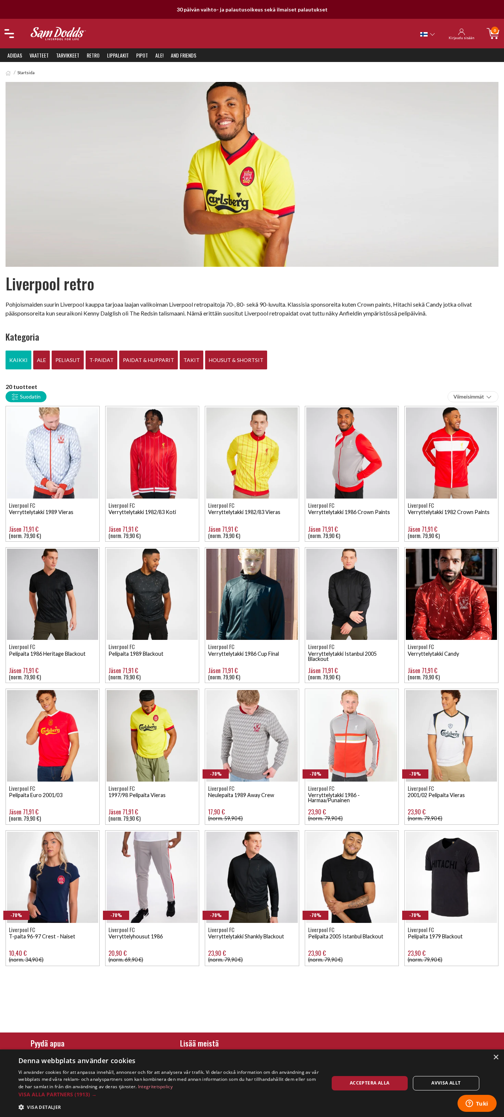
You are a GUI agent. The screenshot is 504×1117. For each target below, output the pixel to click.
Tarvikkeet (67, 55)
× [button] (495, 1057)
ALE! (159, 55)
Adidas (14, 55)
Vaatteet (39, 55)
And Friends (183, 55)
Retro (93, 55)
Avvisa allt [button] (445, 1083)
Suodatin (30, 396)
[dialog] (252, 1083)
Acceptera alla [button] (370, 1083)
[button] (169, 1094)
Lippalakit (118, 55)
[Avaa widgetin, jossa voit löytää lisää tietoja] (477, 1104)
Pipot (142, 55)
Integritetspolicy (155, 1086)
